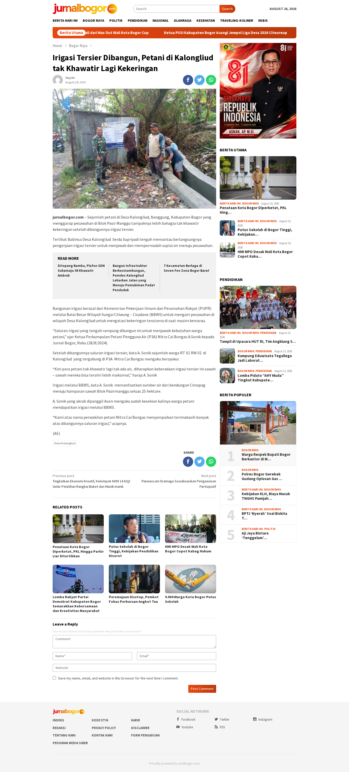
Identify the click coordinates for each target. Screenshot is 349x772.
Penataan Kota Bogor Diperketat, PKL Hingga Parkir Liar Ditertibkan (78, 551)
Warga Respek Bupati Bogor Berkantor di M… (266, 456)
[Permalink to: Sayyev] (58, 79)
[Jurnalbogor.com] (85, 8)
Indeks (58, 720)
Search (227, 8)
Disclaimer (140, 728)
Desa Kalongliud (65, 443)
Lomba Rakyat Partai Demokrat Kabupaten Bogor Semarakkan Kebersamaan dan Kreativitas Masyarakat (77, 604)
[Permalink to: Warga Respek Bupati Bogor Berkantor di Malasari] (258, 423)
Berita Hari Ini (230, 203)
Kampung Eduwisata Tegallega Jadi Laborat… (265, 358)
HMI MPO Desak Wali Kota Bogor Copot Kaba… (265, 254)
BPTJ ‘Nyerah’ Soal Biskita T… (264, 515)
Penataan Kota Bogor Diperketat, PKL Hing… (253, 210)
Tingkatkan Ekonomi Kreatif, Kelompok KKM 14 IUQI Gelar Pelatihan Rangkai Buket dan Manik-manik (91, 481)
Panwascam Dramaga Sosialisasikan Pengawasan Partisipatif (179, 481)
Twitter (224, 719)
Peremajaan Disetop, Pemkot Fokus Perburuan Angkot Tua (134, 599)
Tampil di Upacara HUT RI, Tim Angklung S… (258, 341)
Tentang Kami (64, 735)
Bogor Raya (250, 203)
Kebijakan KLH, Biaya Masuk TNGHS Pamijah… (266, 496)
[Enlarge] (289, 49)
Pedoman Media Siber (70, 743)
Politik (269, 529)
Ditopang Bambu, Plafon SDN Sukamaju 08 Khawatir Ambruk (81, 271)
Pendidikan (268, 333)
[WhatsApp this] (211, 80)
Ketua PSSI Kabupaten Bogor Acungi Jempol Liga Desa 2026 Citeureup (198, 32)
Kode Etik (100, 720)
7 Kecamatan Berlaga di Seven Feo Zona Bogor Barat (186, 268)
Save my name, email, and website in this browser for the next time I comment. (118, 678)
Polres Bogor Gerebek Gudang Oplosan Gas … (262, 476)
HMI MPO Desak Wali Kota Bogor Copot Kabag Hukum (188, 548)
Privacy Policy (104, 728)
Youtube (187, 727)
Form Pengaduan (145, 735)
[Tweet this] (199, 80)
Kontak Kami (102, 735)
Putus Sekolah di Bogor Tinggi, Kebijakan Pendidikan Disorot (133, 551)
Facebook (188, 719)
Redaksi (59, 728)
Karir (135, 720)
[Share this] (188, 80)
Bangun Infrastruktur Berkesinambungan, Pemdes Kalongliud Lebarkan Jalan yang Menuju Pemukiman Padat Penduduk (134, 278)
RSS (222, 727)
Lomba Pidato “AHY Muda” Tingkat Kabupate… (261, 377)
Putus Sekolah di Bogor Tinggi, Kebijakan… (265, 232)
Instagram (265, 719)
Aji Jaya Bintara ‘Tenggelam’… (255, 535)
